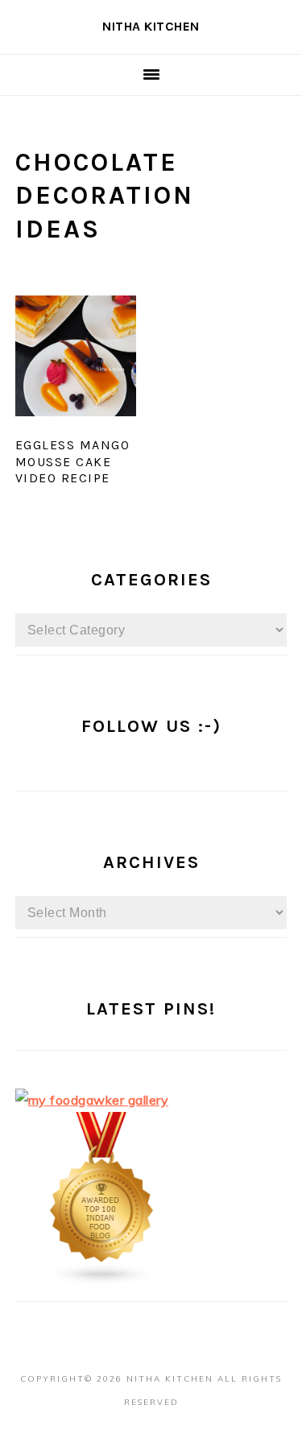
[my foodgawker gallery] (92, 1100)
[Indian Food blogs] (102, 1281)
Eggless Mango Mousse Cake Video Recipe (72, 461)
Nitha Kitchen (151, 26)
